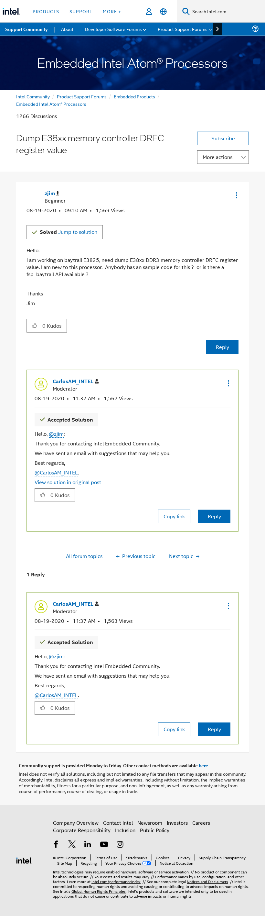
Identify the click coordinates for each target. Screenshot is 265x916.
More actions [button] (217, 157)
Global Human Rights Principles (98, 891)
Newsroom (149, 822)
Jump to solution (68, 231)
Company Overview (76, 822)
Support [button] (80, 11)
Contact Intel (118, 822)
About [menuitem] (67, 28)
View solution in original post (68, 482)
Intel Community (33, 96)
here (203, 765)
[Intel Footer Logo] (24, 859)
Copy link (174, 516)
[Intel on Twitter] (72, 845)
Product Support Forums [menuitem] (182, 28)
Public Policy (154, 830)
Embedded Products (134, 96)
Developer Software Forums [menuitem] (113, 28)
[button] (236, 195)
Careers (201, 822)
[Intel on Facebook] (55, 845)
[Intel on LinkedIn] (87, 845)
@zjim (56, 433)
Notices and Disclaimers (207, 881)
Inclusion (125, 830)
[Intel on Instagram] (119, 845)
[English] (163, 11)
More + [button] (112, 11)
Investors (177, 822)
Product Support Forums (82, 96)
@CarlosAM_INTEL (56, 472)
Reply (222, 347)
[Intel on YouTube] (104, 845)
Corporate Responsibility (82, 830)
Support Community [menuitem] (26, 29)
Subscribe (223, 138)
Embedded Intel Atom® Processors (51, 103)
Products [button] (46, 11)
